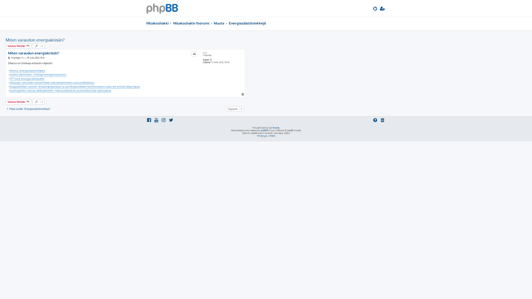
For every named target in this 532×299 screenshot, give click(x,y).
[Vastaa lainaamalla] (194, 53)
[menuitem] (375, 9)
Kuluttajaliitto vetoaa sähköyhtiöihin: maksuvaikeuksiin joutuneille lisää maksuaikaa (60, 90)
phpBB (264, 130)
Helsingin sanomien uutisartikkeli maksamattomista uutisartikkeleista (51, 82)
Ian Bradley (274, 127)
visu (205, 52)
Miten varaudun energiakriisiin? (35, 40)
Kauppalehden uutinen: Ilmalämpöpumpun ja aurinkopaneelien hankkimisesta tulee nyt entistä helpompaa (74, 86)
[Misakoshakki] (162, 8)
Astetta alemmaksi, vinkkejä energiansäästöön (37, 74)
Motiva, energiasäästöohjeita (27, 70)
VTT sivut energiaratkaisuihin (26, 78)
